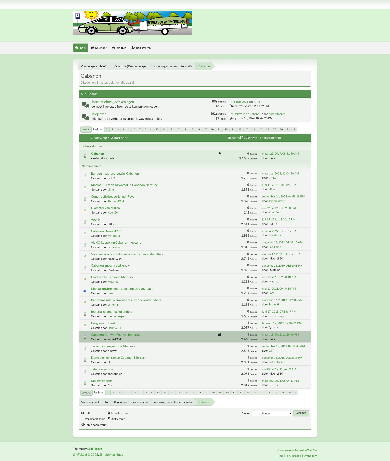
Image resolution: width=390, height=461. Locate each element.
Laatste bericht (270, 137)
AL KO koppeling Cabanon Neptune (116, 242)
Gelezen (251, 137)
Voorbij (96, 219)
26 (267, 129)
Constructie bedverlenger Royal (113, 196)
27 (274, 129)
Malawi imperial (102, 381)
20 (226, 129)
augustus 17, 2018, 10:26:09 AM (282, 300)
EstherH (113, 304)
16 (198, 129)
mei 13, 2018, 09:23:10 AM (279, 277)
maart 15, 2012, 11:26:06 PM (280, 334)
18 (212, 129)
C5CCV (273, 385)
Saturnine (114, 247)
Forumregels (293, 455)
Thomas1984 (116, 201)
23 (246, 129)
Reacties (234, 137)
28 (281, 129)
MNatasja (114, 235)
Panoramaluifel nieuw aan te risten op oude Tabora (126, 300)
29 (288, 129)
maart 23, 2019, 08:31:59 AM (280, 153)
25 (260, 129)
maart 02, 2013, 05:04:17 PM (280, 380)
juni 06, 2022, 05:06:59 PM (279, 231)
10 (157, 129)
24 (253, 129)
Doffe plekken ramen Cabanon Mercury (118, 357)
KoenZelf (113, 212)
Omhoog (86, 392)
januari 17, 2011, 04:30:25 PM (281, 254)
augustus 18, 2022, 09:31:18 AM (282, 242)
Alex (258, 101)
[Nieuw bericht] (85, 105)
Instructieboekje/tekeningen (113, 102)
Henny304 (114, 327)
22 (239, 129)
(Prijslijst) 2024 (238, 101)
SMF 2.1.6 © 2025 (85, 454)
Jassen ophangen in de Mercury (113, 346)
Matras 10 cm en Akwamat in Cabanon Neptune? (125, 185)
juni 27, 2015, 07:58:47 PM (279, 311)
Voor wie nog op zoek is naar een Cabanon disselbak (127, 254)
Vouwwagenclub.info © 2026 (296, 450)
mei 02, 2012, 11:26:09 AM (279, 369)
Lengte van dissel (103, 323)
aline (111, 189)
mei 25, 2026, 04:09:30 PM (279, 208)
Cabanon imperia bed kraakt (110, 265)
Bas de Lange (116, 316)
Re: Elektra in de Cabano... (245, 114)
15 (191, 129)
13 (177, 129)
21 (233, 129)
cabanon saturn (102, 369)
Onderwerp (99, 137)
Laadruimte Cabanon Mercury (112, 277)
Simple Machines (111, 454)
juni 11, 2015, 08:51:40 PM (279, 184)
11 (163, 129)
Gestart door (118, 137)
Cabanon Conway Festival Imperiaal (116, 334)
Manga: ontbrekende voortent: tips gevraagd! (122, 288)
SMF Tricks (95, 448)
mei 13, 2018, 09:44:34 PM (279, 288)
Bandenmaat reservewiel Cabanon (115, 173)
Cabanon (97, 153)
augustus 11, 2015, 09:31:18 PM (282, 357)
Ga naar (246, 413)
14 (184, 129)
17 (205, 129)
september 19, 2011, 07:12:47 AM (283, 346)
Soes (110, 293)
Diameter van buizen (105, 208)
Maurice (113, 281)
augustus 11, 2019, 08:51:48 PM (282, 265)
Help (280, 455)
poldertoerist (277, 114)
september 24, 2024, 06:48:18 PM (283, 196)
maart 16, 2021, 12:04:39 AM (280, 173)
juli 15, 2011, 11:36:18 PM (278, 219)
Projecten (99, 114)
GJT (271, 350)
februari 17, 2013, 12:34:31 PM (282, 323)
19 (219, 129)
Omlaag (86, 129)
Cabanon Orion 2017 (106, 231)
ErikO (111, 178)
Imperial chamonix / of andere (111, 311)
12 (170, 129)
